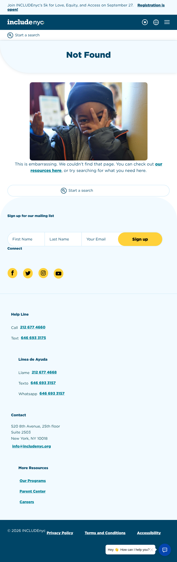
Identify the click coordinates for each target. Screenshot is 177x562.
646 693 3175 (33, 338)
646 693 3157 (43, 383)
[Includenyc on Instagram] (43, 273)
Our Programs (33, 481)
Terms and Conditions (105, 533)
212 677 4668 (44, 372)
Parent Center (33, 491)
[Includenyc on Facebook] (12, 273)
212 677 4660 (32, 327)
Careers (27, 502)
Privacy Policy (60, 533)
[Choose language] (156, 22)
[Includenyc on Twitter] (28, 273)
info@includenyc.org (31, 446)
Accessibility (149, 533)
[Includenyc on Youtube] (58, 273)
